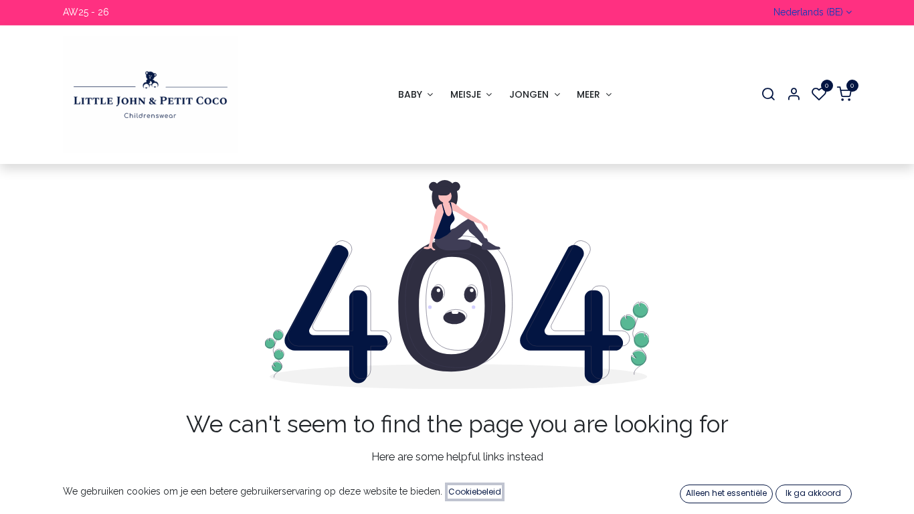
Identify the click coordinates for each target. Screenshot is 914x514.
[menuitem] (415, 94)
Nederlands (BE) (808, 12)
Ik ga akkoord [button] (813, 493)
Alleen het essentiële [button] (726, 493)
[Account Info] (793, 94)
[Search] (768, 94)
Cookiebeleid (474, 491)
